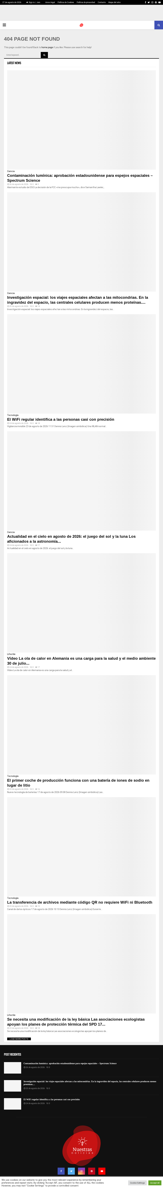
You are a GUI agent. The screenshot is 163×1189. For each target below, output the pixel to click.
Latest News (14, 63)
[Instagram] (81, 1171)
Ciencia (11, 171)
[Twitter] (71, 1171)
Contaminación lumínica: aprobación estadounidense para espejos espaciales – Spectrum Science (70, 1063)
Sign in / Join (34, 2)
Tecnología (12, 415)
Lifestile (11, 654)
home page (47, 47)
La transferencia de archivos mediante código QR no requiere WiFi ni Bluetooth (79, 902)
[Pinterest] (91, 1171)
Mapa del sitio (114, 2)
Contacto (102, 2)
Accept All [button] (154, 1183)
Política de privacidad (86, 2)
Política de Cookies (66, 2)
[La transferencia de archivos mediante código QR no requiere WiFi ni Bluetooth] (81, 846)
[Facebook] (61, 1171)
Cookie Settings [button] (137, 1183)
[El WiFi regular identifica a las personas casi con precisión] (81, 364)
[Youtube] (101, 1171)
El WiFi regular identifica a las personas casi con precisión (60, 419)
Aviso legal (50, 2)
